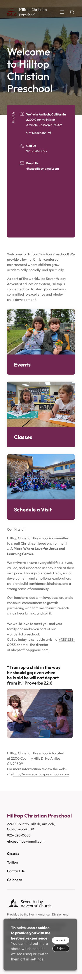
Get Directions (36, 133)
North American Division (46, 914)
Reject (61, 948)
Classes (13, 853)
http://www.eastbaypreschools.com (41, 774)
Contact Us (15, 871)
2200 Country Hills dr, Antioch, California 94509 (31, 826)
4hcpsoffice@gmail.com (42, 168)
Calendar (14, 880)
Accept (60, 940)
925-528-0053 (36, 151)
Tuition (12, 862)
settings (36, 959)
